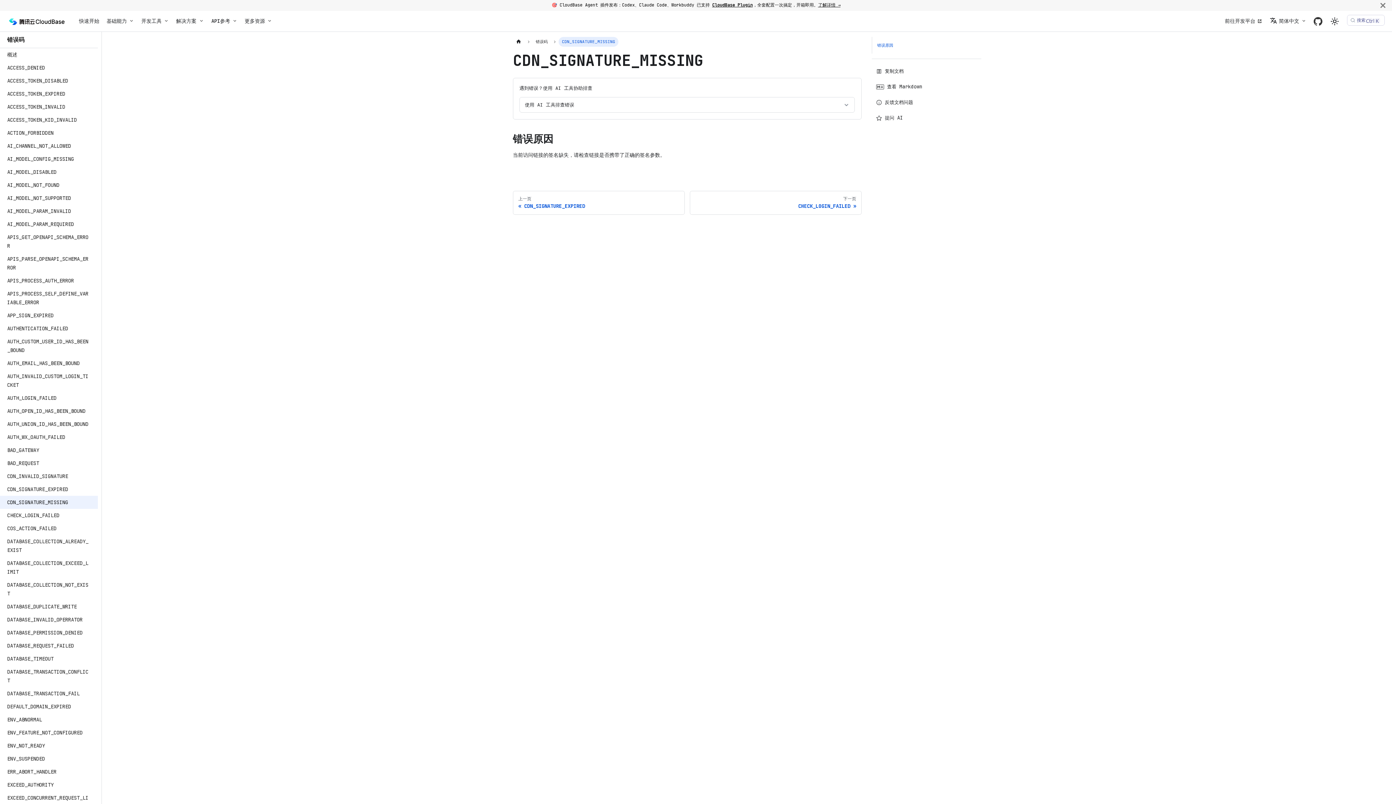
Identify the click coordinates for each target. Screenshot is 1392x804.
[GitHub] (1318, 21)
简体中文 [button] (1289, 21)
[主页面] (519, 42)
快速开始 (89, 21)
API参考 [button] (220, 21)
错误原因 (885, 45)
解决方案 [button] (186, 21)
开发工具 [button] (151, 21)
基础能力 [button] (117, 21)
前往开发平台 (1240, 21)
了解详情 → (829, 5)
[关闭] (1383, 5)
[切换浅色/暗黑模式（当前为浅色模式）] (1335, 21)
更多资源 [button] (255, 21)
